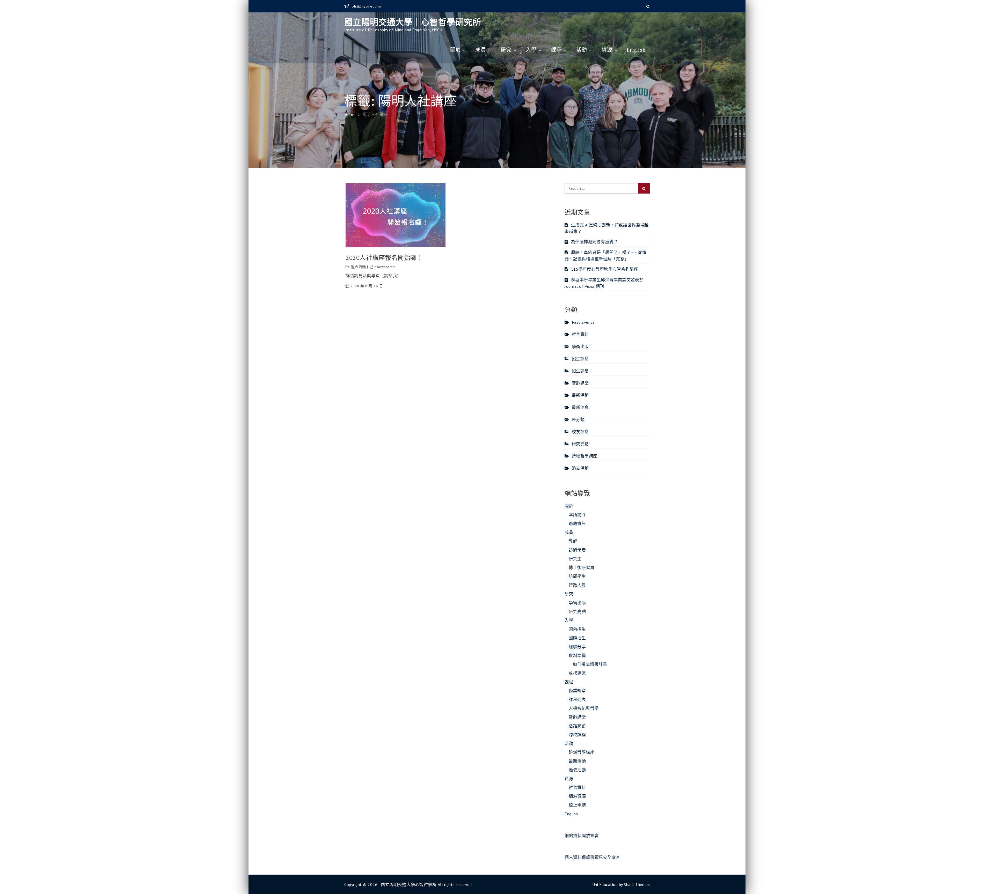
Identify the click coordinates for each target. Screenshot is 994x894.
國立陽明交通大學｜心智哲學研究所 (412, 22)
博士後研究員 (581, 567)
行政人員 (577, 585)
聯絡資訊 (577, 523)
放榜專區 (577, 673)
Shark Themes (637, 884)
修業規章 (577, 690)
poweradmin (385, 266)
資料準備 (577, 655)
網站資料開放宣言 (582, 835)
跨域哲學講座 (584, 456)
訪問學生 (577, 576)
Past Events (583, 322)
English (636, 49)
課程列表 (577, 699)
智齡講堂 (580, 383)
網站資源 (577, 796)
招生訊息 (580, 358)
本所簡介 (577, 514)
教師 (573, 541)
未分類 (578, 419)
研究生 (575, 558)
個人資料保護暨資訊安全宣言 (592, 857)
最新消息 (580, 407)
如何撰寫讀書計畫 (590, 664)
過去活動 (358, 266)
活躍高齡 (577, 725)
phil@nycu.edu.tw (366, 6)
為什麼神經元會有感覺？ (594, 241)
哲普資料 (580, 334)
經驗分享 (577, 646)
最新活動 (580, 395)
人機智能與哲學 (584, 708)
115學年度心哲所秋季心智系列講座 (604, 269)
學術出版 (580, 346)
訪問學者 (577, 549)
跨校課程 (577, 734)
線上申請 (577, 805)
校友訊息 (580, 431)
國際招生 (577, 637)
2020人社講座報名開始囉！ (384, 257)
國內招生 (577, 629)
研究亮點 (580, 443)
